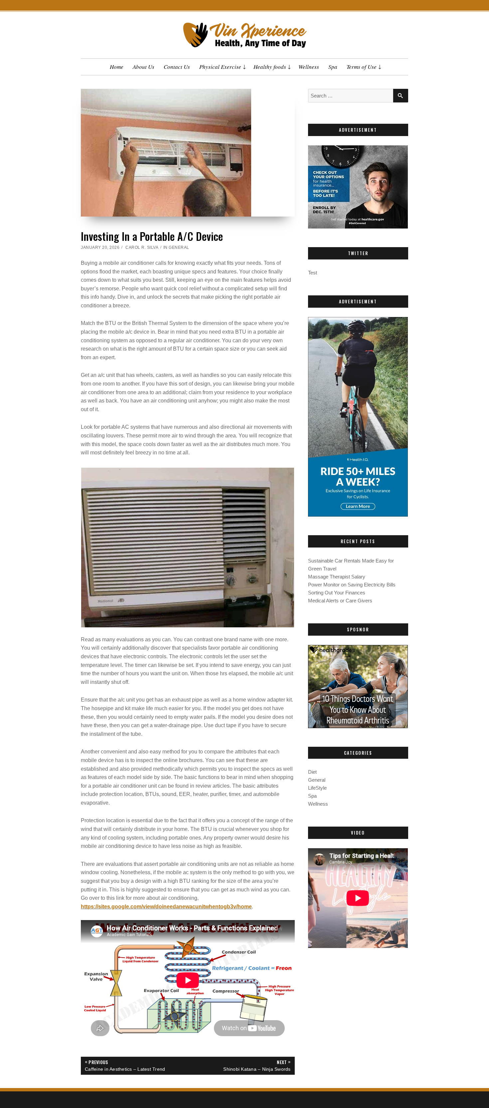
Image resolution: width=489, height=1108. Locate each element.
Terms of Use (362, 67)
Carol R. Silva (141, 247)
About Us (143, 67)
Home (116, 67)
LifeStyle (317, 788)
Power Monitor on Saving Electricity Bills (352, 584)
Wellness (308, 67)
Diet (312, 772)
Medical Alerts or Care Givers (340, 600)
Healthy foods (269, 67)
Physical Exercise (220, 67)
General (179, 247)
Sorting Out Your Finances (336, 592)
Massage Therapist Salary (336, 576)
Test (312, 272)
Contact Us (177, 67)
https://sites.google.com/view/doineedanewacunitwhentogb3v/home (166, 906)
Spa (332, 67)
